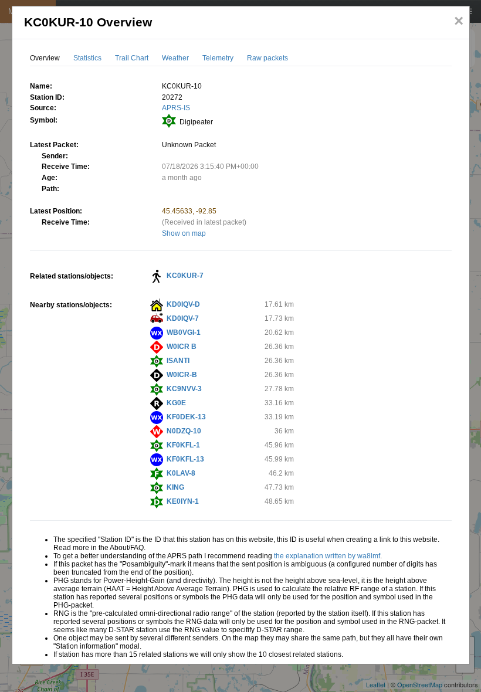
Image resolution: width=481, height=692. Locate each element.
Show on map (184, 233)
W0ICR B (182, 346)
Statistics (87, 58)
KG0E (176, 403)
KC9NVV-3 (184, 389)
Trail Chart (131, 58)
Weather (175, 58)
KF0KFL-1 (183, 445)
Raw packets (267, 58)
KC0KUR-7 (185, 276)
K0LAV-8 (181, 473)
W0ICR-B (182, 375)
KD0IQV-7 (183, 318)
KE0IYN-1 (183, 501)
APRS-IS (176, 108)
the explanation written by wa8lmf (327, 556)
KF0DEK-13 (186, 417)
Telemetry (217, 58)
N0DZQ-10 (184, 431)
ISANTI (178, 361)
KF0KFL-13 (185, 459)
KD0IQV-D (183, 304)
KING (175, 487)
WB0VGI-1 (184, 332)
